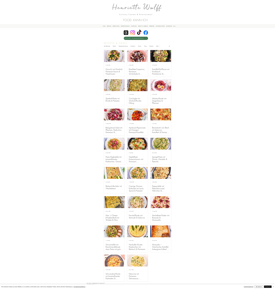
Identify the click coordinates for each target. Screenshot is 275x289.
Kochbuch (133, 46)
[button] (169, 46)
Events (139, 46)
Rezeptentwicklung (123, 46)
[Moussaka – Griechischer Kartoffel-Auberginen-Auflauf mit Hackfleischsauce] (160, 231)
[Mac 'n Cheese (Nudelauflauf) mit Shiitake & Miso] (114, 202)
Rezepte (151, 46)
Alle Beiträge (107, 46)
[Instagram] (133, 33)
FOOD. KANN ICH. (135, 20)
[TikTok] (139, 33)
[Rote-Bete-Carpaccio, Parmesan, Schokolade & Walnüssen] (137, 56)
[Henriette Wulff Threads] (126, 33)
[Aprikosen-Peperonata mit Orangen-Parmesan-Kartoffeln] (137, 114)
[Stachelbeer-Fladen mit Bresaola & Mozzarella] (160, 202)
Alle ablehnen (259, 286)
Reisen (114, 46)
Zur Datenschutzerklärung (79, 286)
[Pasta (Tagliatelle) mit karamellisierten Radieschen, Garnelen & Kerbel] (114, 144)
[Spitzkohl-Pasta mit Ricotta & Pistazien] (114, 85)
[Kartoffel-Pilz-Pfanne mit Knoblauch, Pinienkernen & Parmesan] (160, 56)
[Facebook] (146, 33)
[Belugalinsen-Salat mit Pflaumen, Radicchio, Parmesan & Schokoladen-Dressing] (114, 114)
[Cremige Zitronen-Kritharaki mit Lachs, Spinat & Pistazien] (137, 173)
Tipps (145, 46)
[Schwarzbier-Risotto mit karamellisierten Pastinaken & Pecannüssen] (114, 261)
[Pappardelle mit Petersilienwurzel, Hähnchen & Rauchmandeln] (160, 173)
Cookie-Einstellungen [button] (248, 286)
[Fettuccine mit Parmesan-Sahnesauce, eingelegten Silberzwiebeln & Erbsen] (137, 261)
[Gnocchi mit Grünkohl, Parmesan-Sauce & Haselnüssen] (114, 56)
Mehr (157, 46)
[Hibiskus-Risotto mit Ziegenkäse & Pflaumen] (160, 85)
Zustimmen (267, 286)
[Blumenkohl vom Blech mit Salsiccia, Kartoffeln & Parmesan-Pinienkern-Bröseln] (160, 114)
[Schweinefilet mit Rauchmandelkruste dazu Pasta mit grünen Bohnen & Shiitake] (114, 231)
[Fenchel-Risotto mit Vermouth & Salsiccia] (137, 202)
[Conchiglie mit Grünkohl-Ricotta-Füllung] (137, 85)
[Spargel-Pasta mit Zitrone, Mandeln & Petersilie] (160, 144)
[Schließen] (273, 287)
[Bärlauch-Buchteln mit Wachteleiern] (114, 173)
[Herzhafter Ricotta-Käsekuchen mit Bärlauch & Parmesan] (137, 231)
